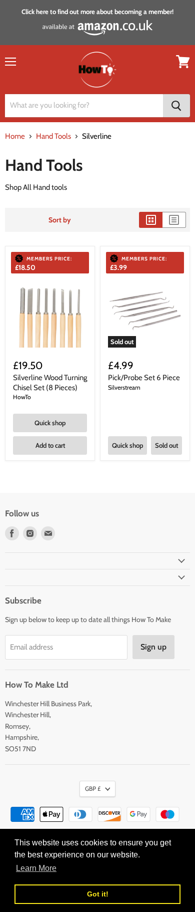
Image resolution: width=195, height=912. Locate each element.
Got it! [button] (97, 894)
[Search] (176, 105)
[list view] (174, 220)
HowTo (22, 397)
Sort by (59, 220)
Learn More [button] (36, 868)
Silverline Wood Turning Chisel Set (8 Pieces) (50, 382)
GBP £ (92, 788)
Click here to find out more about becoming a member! (98, 12)
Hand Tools (53, 136)
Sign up (153, 647)
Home (15, 136)
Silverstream (124, 387)
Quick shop (50, 423)
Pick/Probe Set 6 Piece (144, 377)
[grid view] (150, 220)
